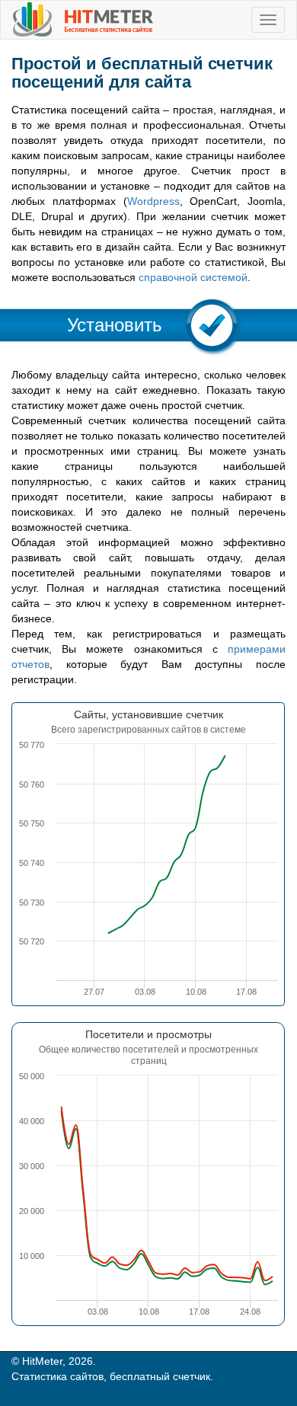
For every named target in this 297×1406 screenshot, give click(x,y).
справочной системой (193, 277)
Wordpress (153, 201)
